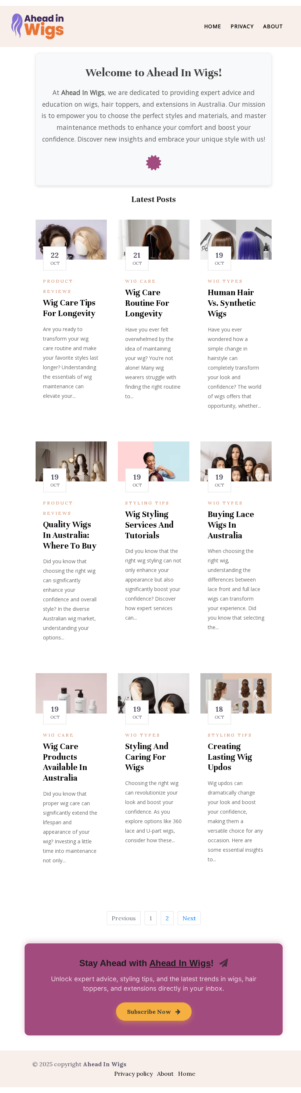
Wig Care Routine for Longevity (147, 303)
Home (212, 26)
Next (189, 918)
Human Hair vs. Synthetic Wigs (232, 303)
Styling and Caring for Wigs (146, 757)
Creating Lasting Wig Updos (230, 757)
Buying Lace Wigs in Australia (231, 524)
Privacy (242, 26)
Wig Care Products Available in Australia (65, 762)
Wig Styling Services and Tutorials (149, 524)
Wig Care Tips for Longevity (69, 308)
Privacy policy (133, 1073)
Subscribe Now (150, 1011)
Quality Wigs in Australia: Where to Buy (70, 535)
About (273, 26)
